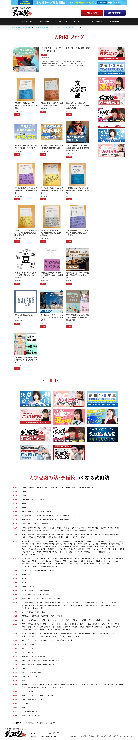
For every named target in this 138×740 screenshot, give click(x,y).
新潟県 (15, 570)
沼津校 (37, 598)
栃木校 (39, 519)
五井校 (61, 537)
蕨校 (62, 530)
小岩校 (24, 546)
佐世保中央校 (32, 695)
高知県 (15, 680)
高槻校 (59, 624)
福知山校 (110, 620)
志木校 (74, 528)
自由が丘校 (71, 544)
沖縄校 (30, 715)
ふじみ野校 (55, 530)
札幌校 (24, 487)
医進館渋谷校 (106, 549)
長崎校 (24, 695)
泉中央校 (34, 499)
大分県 (15, 703)
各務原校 (46, 594)
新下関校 (31, 664)
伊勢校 (37, 612)
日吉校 (24, 561)
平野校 (30, 624)
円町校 (68, 620)
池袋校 (45, 541)
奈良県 (15, 640)
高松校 (24, 672)
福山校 (30, 660)
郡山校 (48, 511)
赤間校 (24, 687)
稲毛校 (30, 537)
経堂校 (71, 552)
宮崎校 (24, 707)
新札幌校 (31, 487)
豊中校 (65, 624)
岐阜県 (15, 595)
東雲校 (109, 552)
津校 (23, 612)
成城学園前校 (54, 544)
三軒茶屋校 (119, 541)
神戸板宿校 (86, 633)
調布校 (80, 544)
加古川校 (78, 633)
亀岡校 (97, 620)
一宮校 (110, 602)
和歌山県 (16, 644)
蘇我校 (83, 537)
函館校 (68, 487)
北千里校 (49, 629)
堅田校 (59, 616)
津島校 (115, 605)
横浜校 (30, 558)
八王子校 (97, 541)
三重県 (15, 612)
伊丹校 (56, 633)
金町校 (39, 544)
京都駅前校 (32, 620)
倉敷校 (43, 656)
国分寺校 (120, 544)
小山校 (32, 519)
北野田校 (25, 629)
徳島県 (15, 668)
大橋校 (104, 684)
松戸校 (77, 534)
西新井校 (102, 552)
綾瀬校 (39, 552)
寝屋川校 (73, 624)
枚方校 (52, 624)
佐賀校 (24, 691)
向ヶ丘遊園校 (32, 561)
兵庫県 (15, 633)
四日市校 (30, 612)
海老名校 (62, 563)
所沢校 (44, 528)
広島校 (24, 660)
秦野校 (104, 561)
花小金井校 (41, 554)
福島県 (15, 512)
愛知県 (15, 603)
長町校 (42, 499)
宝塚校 (70, 633)
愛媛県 (15, 676)
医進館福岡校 (72, 684)
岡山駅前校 (35, 656)
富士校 (50, 598)
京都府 (15, 620)
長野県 (15, 591)
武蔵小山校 (65, 546)
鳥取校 (24, 648)
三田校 (94, 633)
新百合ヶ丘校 (52, 563)
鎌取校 (68, 537)
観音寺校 (38, 672)
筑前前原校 (53, 687)
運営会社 (34, 736)
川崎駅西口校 (52, 566)
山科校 (61, 620)
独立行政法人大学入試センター (37, 723)
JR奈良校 (60, 640)
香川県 (15, 672)
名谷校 (77, 636)
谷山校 (35, 711)
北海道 (15, 487)
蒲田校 (122, 549)
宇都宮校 (25, 519)
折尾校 (37, 687)
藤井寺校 (57, 629)
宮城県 (15, 500)
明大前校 (112, 544)
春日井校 (48, 602)
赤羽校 (63, 544)
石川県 (15, 578)
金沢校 (24, 578)
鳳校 (23, 627)
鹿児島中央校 (26, 711)
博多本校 (41, 684)
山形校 (24, 507)
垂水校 (55, 636)
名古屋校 (25, 602)
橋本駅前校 (33, 644)
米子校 (30, 648)
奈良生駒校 (43, 640)
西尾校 (65, 605)
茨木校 (110, 624)
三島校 (57, 598)
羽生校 (68, 530)
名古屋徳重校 (49, 605)
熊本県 (15, 699)
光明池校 (41, 629)
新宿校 (74, 541)
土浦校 (39, 515)
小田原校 (63, 558)
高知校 (24, 680)
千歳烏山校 (104, 546)
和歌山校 (25, 644)
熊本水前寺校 (32, 699)
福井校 (24, 582)
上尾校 (88, 528)
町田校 (51, 541)
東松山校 (38, 530)
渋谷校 (30, 546)
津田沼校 (45, 534)
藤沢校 (47, 558)
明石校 (50, 633)
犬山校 (108, 605)
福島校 (24, 511)
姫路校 (24, 633)
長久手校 (40, 605)
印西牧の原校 (52, 537)
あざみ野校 (39, 558)
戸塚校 (56, 561)
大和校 (88, 558)
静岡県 (15, 599)
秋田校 (24, 503)
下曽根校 (45, 687)
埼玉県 (15, 528)
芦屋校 (63, 633)
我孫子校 (75, 537)
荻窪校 (111, 541)
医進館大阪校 (97, 627)
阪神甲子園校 (103, 633)
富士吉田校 (32, 586)
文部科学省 (53, 723)
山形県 (15, 508)
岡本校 (42, 636)
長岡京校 (75, 620)
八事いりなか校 (58, 602)
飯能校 (30, 530)
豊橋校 (87, 602)
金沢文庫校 (73, 561)
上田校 (40, 590)
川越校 (59, 528)
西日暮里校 (72, 549)
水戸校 (32, 515)
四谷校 (104, 541)
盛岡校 (24, 495)
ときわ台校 (53, 552)
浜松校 (30, 598)
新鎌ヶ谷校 (60, 534)
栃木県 (15, 520)
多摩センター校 (92, 546)
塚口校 (48, 636)
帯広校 (81, 487)
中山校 (42, 561)
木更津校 (106, 534)
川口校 (37, 528)
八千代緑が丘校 (40, 537)
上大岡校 (64, 561)
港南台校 (110, 558)
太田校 (30, 523)
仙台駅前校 (25, 499)
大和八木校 (70, 640)
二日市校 (82, 684)
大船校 (86, 563)
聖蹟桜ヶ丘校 (54, 546)
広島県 (15, 660)
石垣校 (37, 715)
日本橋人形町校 (40, 549)
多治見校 (38, 594)
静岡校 (24, 598)
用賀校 (30, 549)
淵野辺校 (93, 563)
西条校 (37, 660)
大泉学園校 (74, 546)
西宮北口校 (42, 633)
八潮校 (91, 530)
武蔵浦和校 (83, 530)
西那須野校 (47, 519)
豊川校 (101, 605)
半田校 (117, 602)
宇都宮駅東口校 (65, 519)
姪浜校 (97, 684)
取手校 (52, 515)
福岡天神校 (25, 684)
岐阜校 (24, 594)
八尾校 (103, 624)
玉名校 (42, 699)
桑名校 (44, 612)
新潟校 (24, 570)
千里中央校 (118, 624)
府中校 (118, 546)
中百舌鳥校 (66, 629)
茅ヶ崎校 (101, 563)
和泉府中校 (116, 627)
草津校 (53, 616)
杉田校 (115, 563)
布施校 (82, 627)
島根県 (15, 652)
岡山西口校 (25, 656)
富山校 (24, 574)
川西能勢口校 (32, 636)
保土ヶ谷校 (25, 566)
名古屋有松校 (26, 608)
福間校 (62, 687)
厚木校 (24, 558)
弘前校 (24, 491)
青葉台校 (95, 558)
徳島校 (24, 668)
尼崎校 (70, 636)
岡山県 (15, 656)
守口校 (52, 627)
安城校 (58, 605)
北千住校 (95, 544)
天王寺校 (38, 624)
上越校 (30, 570)
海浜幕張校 (115, 534)
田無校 (83, 546)
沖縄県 (15, 715)
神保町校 (38, 546)
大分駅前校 (25, 703)
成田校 (90, 534)
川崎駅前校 (35, 566)
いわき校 (31, 511)
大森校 (24, 549)
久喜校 (110, 528)
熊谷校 (24, 528)
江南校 (86, 605)
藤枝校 (44, 598)
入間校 (117, 528)
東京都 (15, 541)
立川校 (58, 541)
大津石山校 (25, 616)
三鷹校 (89, 549)
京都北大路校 (52, 620)
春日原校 (90, 684)
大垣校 (30, 594)
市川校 (24, 534)
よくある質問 (97, 21)
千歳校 (74, 487)
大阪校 (24, 624)
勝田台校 (69, 534)
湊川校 (24, 636)
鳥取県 (15, 648)
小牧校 (32, 605)
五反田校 (79, 552)
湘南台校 (90, 561)
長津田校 (70, 563)
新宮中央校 (119, 684)
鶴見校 (97, 561)
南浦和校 (81, 528)
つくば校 (25, 515)
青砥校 (115, 549)
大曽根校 (25, 605)
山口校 (24, 664)
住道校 (88, 624)
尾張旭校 (79, 605)
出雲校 (30, 652)
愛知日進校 (95, 602)
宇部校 (39, 664)
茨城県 (15, 516)
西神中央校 (114, 633)
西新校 (63, 684)
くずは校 (107, 627)
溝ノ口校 (49, 561)
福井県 (15, 583)
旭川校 (61, 487)
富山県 (15, 574)
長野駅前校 (32, 590)
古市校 (88, 627)
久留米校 (49, 684)
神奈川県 (16, 558)
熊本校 (24, 699)
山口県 (15, 664)
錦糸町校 (25, 544)
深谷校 (24, 530)
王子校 (32, 552)
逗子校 (33, 563)
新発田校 (51, 570)
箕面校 (29, 627)
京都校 (24, 620)
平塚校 (70, 558)
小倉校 (33, 684)
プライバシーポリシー (48, 736)
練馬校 (32, 544)
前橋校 (37, 523)
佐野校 (55, 519)
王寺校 (35, 640)
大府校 (71, 605)
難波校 (59, 627)
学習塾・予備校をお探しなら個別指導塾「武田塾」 (101, 736)
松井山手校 (42, 620)
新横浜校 (54, 558)
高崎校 (24, 523)
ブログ (44, 55)
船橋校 (83, 534)
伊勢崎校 (45, 523)
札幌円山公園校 (42, 487)
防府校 (52, 664)
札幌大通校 (89, 487)
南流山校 (98, 534)
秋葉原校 (81, 549)
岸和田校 (96, 624)
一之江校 (25, 552)
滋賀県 (15, 616)
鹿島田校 (78, 563)
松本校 (24, 590)
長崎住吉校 (50, 695)
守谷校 (59, 515)
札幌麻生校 (53, 487)
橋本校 (103, 558)
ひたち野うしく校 (69, 515)
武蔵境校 (87, 552)
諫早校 (42, 695)
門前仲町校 (37, 541)
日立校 (45, 515)
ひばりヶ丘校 (62, 549)
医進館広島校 (54, 660)
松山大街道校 (32, 676)
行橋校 (111, 684)
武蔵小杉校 (119, 558)
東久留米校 (63, 552)
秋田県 (15, 504)
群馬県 (15, 524)
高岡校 (30, 574)
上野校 (45, 546)
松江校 (24, 652)
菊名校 (43, 566)
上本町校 (81, 624)
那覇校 (24, 715)
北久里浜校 (42, 563)
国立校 (94, 552)
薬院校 (30, 687)
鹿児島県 (16, 711)
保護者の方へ (79, 21)
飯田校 (47, 590)
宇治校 (91, 620)
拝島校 (112, 546)
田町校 (89, 541)
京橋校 (65, 627)
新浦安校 (31, 534)
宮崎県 (15, 707)
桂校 (103, 620)
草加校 (95, 528)
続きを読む (80, 65)
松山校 (24, 676)
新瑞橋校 (94, 605)
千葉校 (52, 534)
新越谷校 (51, 528)
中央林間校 (25, 563)
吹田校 (36, 627)
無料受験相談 (115, 13)
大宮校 (30, 528)
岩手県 (15, 495)
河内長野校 (44, 627)
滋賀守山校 (35, 616)
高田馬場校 (66, 541)
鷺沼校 (109, 563)
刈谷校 (68, 602)
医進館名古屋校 (38, 608)
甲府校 (24, 586)
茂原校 (24, 537)
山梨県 (15, 587)
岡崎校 (32, 602)
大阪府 (15, 624)
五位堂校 (52, 640)
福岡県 (15, 684)
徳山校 (45, 664)
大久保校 (63, 636)
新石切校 (33, 629)
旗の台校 (96, 549)
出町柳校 (84, 620)
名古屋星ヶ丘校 (77, 602)
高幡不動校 (51, 549)
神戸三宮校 (32, 633)
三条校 (44, 570)
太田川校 (40, 602)
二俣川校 (82, 561)
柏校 (38, 534)
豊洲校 (45, 552)
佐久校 (53, 590)
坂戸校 (75, 530)
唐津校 (30, 691)
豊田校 (104, 602)
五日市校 (45, 660)
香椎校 (56, 684)
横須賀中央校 (79, 558)
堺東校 (45, 624)
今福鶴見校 (74, 627)
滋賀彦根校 (45, 616)
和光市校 (46, 530)
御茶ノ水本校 (26, 541)
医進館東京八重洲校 (28, 554)
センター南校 (113, 561)
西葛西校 (82, 541)
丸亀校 (30, 672)
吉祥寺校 (104, 544)
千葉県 (15, 534)
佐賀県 (15, 691)
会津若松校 (40, 511)
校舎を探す (92, 13)
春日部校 (66, 528)
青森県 (15, 491)
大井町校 (87, 544)
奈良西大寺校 (26, 640)
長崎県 (15, 695)
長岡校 (37, 570)
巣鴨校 (45, 544)
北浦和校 (103, 528)
